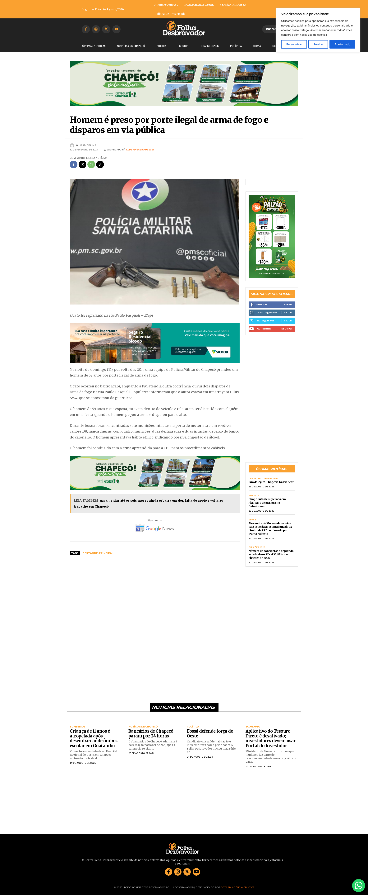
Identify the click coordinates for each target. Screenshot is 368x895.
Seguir (288, 312)
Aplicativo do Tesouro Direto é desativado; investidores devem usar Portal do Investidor (271, 738)
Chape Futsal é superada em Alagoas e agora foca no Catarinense (267, 502)
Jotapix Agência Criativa (237, 887)
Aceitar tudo (342, 44)
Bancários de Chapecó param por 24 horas (150, 733)
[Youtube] (116, 29)
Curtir (288, 304)
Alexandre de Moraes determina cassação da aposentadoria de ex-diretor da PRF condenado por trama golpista (271, 529)
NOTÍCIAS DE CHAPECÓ (143, 726)
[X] (106, 29)
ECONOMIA (253, 726)
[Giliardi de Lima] (73, 145)
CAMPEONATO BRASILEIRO (263, 478)
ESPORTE (254, 496)
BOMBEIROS (77, 726)
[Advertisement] (155, 587)
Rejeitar (318, 44)
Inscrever (286, 328)
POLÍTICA (193, 726)
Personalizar (294, 44)
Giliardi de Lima (86, 145)
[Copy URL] (100, 164)
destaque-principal (97, 553)
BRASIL (252, 520)
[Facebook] (86, 29)
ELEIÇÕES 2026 (257, 547)
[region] (318, 30)
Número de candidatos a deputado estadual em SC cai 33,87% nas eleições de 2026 (271, 554)
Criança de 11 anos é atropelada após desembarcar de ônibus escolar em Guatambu (93, 738)
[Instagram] (96, 29)
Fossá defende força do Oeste (210, 733)
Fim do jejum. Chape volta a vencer (271, 482)
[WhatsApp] (91, 164)
